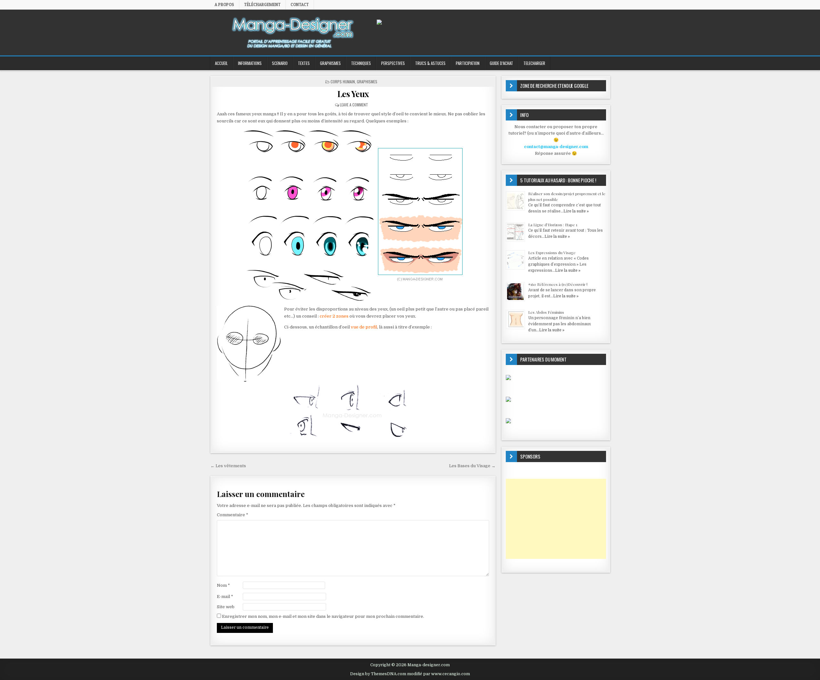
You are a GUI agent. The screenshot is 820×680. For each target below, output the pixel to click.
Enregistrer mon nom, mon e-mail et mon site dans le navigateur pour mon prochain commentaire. (323, 616)
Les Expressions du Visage (552, 252)
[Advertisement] (556, 519)
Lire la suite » (576, 211)
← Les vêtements (228, 465)
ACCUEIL (221, 63)
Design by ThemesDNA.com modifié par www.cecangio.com (410, 674)
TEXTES (304, 63)
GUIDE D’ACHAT (501, 63)
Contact (300, 4)
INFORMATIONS (250, 63)
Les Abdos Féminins (546, 312)
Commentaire (232, 514)
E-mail (225, 596)
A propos (224, 4)
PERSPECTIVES (393, 63)
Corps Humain (343, 81)
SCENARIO (280, 63)
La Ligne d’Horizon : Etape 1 (552, 224)
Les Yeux (353, 93)
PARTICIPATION (468, 63)
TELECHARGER (534, 63)
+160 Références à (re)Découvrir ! (557, 284)
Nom (223, 585)
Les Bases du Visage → (472, 465)
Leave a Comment (354, 104)
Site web (225, 606)
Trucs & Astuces (430, 63)
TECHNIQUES (361, 63)
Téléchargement (262, 4)
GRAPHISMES (330, 63)
